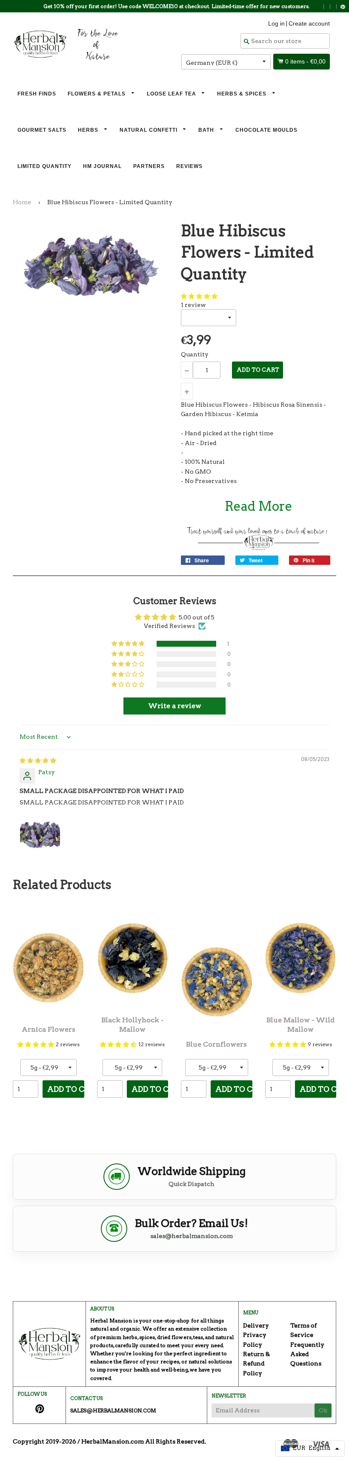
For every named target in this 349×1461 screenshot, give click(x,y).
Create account (309, 23)
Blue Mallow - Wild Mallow (300, 1024)
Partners (149, 166)
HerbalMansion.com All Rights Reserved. (143, 1441)
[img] (38, 760)
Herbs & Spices (242, 94)
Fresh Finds (36, 94)
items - (305, 61)
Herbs (89, 130)
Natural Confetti (149, 130)
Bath (207, 130)
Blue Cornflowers (216, 1044)
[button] (199, 296)
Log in (276, 23)
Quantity (195, 354)
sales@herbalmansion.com (191, 1235)
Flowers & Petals (97, 94)
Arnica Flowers (48, 1029)
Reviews (189, 166)
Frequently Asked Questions (307, 1354)
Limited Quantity (44, 166)
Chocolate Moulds (266, 130)
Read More (258, 506)
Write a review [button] (174, 706)
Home (22, 202)
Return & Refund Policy (256, 1364)
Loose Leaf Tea (172, 94)
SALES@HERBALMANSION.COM (113, 1410)
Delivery (256, 1325)
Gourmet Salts (41, 130)
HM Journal (102, 166)
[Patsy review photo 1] (40, 834)
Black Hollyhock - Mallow (132, 1024)
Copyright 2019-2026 (44, 1441)
